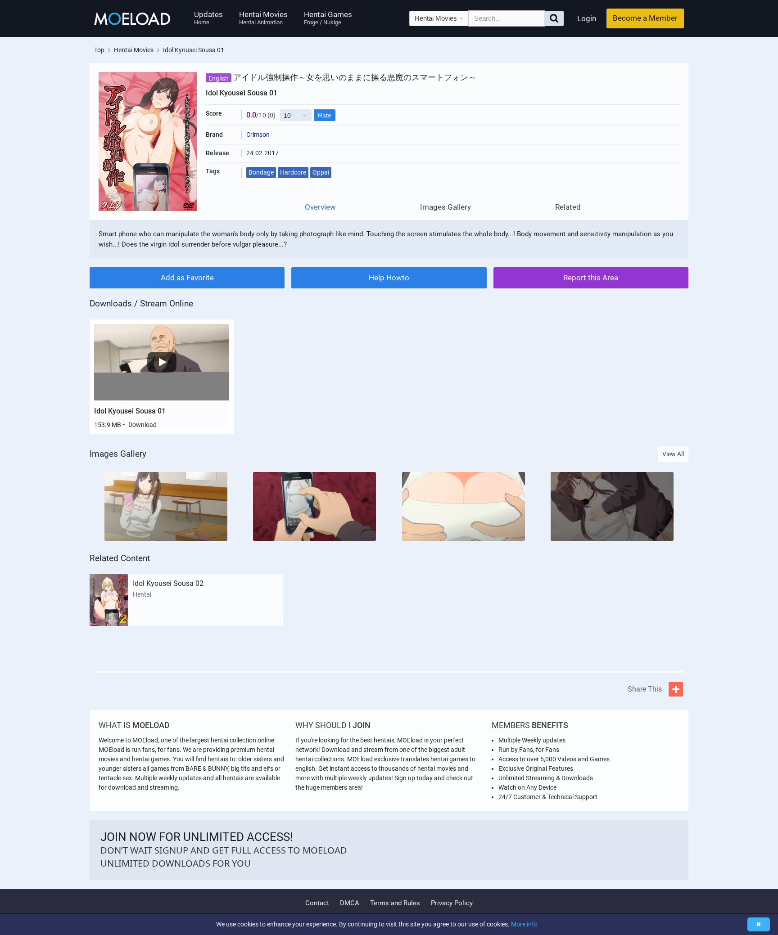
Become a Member (645, 17)
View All (673, 454)
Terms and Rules (395, 903)
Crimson (258, 134)
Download (142, 424)
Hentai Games (328, 18)
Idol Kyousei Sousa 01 (130, 411)
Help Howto (389, 277)
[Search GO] (554, 18)
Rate (324, 115)
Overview (320, 207)
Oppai (320, 172)
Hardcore (293, 172)
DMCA (349, 903)
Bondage (261, 172)
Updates (208, 18)
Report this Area (590, 277)
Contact (317, 903)
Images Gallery (445, 207)
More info (524, 924)
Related (568, 207)
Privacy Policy (452, 903)
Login (586, 18)
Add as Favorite (187, 277)
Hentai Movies (263, 18)
